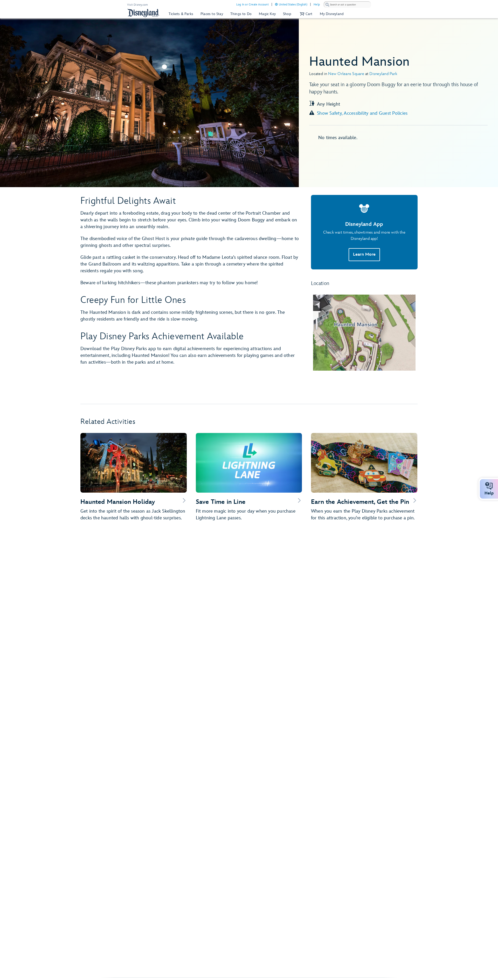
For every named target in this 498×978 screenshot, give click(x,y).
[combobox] (347, 4)
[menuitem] (276, 4)
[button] (305, 13)
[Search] (327, 4)
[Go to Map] (364, 333)
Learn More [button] (364, 254)
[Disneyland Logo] (143, 13)
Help (317, 4)
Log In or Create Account (252, 4)
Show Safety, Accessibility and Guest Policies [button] (362, 113)
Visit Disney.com (137, 4)
